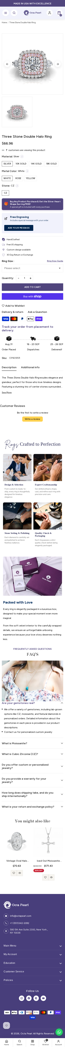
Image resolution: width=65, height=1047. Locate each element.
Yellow (30, 178)
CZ (5, 193)
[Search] (14, 12)
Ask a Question (37, 312)
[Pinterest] (36, 998)
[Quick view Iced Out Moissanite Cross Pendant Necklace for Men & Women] (20, 877)
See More (7, 392)
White (7, 178)
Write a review (32, 419)
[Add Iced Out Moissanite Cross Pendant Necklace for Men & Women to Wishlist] (14, 877)
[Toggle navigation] (5, 12)
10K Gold (21, 163)
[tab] (9, 368)
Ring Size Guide (55, 261)
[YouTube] (43, 998)
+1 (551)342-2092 (19, 923)
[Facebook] (29, 998)
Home (4, 22)
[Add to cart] (48, 871)
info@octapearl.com (20, 915)
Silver (7, 163)
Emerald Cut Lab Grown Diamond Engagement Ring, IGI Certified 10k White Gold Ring (48, 860)
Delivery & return (12, 312)
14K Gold (36, 163)
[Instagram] (21, 998)
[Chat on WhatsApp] (59, 1032)
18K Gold (51, 163)
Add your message (19, 228)
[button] (59, 13)
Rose (18, 178)
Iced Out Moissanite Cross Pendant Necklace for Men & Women (17, 860)
